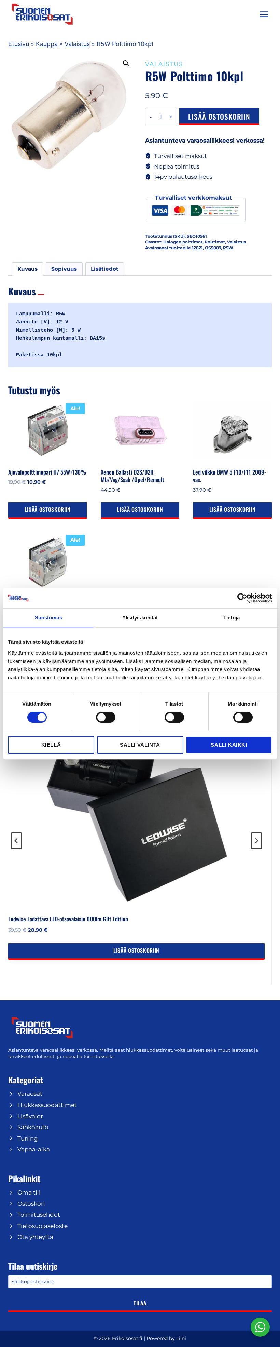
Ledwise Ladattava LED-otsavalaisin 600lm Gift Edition (68, 919)
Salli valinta (140, 745)
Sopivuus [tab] (64, 269)
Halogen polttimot (182, 241)
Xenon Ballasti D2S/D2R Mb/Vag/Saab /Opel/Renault (132, 476)
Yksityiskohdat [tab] (140, 618)
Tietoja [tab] (231, 618)
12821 (197, 247)
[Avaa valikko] (264, 14)
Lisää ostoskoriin (219, 116)
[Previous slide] (16, 840)
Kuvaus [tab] (27, 269)
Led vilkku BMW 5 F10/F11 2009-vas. (229, 476)
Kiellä (51, 745)
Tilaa (140, 1303)
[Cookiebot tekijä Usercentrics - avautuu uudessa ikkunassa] (242, 598)
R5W (228, 247)
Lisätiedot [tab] (104, 269)
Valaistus (77, 44)
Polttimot (215, 241)
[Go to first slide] (256, 840)
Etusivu (18, 44)
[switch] (105, 717)
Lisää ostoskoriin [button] (48, 509)
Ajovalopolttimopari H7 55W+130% (47, 472)
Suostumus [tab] (48, 618)
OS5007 (213, 247)
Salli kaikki (229, 745)
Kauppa (47, 44)
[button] (126, 63)
